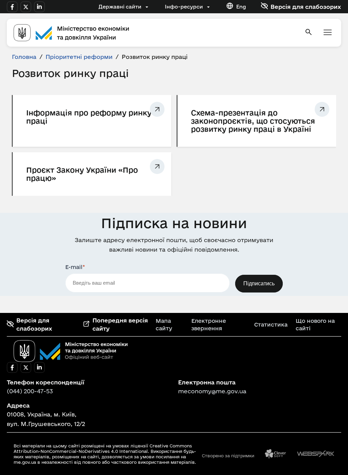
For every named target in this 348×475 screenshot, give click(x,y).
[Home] (155, 32)
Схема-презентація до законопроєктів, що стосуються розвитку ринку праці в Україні (253, 121)
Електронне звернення (208, 324)
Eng (241, 7)
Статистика (271, 324)
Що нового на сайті (315, 324)
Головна (24, 56)
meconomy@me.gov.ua (212, 391)
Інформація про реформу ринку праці (89, 117)
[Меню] (327, 33)
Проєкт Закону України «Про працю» (82, 174)
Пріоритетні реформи (79, 56)
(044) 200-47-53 (30, 391)
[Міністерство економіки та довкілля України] (71, 351)
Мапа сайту (164, 324)
